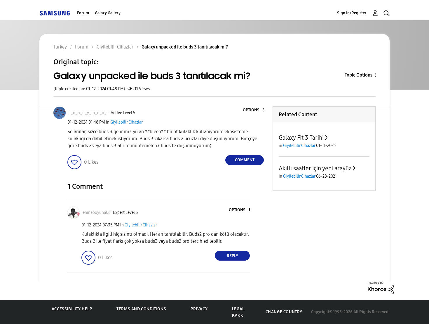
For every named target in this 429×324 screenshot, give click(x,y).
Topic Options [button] (358, 75)
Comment (244, 159)
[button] (254, 110)
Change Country (284, 311)
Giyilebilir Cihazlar (126, 122)
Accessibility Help (72, 308)
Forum (83, 13)
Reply (232, 255)
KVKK (237, 315)
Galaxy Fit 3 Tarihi (301, 137)
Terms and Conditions (141, 308)
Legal (238, 308)
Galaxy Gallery (108, 13)
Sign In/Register (352, 13)
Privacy (199, 308)
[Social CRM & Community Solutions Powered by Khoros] (381, 287)
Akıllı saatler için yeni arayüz (315, 168)
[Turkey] (54, 13)
